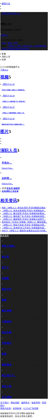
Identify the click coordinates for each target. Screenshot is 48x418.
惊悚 (9, 43)
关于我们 (4, 402)
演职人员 (8, 150)
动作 (4, 43)
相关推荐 (4, 236)
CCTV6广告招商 (30, 408)
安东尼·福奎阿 (13, 188)
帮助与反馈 (5, 408)
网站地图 (15, 402)
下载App (4, 70)
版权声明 (36, 402)
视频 (4, 77)
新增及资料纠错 (11, 13)
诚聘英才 (25, 402)
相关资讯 (8, 200)
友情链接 (17, 408)
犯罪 (15, 43)
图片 (4, 131)
